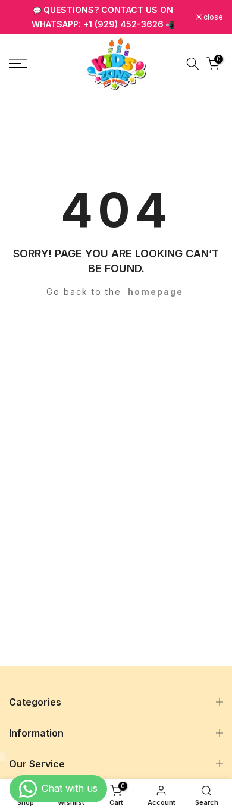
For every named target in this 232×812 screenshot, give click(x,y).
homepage (155, 292)
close (212, 17)
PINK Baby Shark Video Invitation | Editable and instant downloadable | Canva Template (122, 803)
